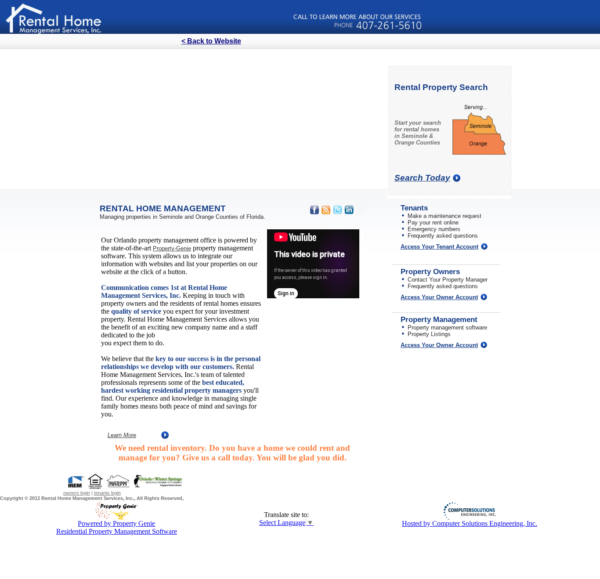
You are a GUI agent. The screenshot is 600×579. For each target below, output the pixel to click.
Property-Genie (172, 248)
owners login (76, 493)
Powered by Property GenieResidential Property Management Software (116, 527)
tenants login (107, 493)
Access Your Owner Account (439, 297)
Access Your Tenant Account (439, 246)
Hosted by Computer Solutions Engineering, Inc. (469, 523)
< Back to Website (211, 41)
